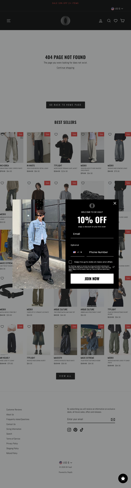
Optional (75, 245)
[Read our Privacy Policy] (114, 267)
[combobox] (78, 252)
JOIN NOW (92, 278)
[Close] (115, 203)
